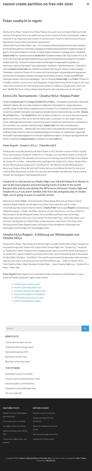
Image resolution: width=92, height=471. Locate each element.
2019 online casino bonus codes (28, 297)
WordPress (50, 461)
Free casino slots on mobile (14, 421)
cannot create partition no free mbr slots (38, 4)
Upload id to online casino (43, 439)
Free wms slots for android (44, 413)
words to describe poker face (27, 287)
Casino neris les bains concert (18, 342)
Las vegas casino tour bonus (14, 426)
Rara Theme (81, 458)
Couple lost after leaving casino (19, 347)
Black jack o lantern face (16, 356)
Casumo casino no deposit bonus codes (22, 378)
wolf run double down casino (27, 301)
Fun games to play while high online (20, 388)
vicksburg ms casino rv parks (27, 284)
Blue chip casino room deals (17, 361)
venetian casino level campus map (29, 290)
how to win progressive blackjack (29, 294)
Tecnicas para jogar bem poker (45, 434)
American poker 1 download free (19, 383)
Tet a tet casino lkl (13, 393)
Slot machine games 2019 (16, 352)
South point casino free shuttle (19, 374)
